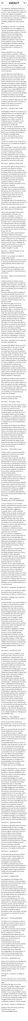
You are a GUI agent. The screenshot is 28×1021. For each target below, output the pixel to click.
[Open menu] (2, 2)
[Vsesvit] (14, 3)
